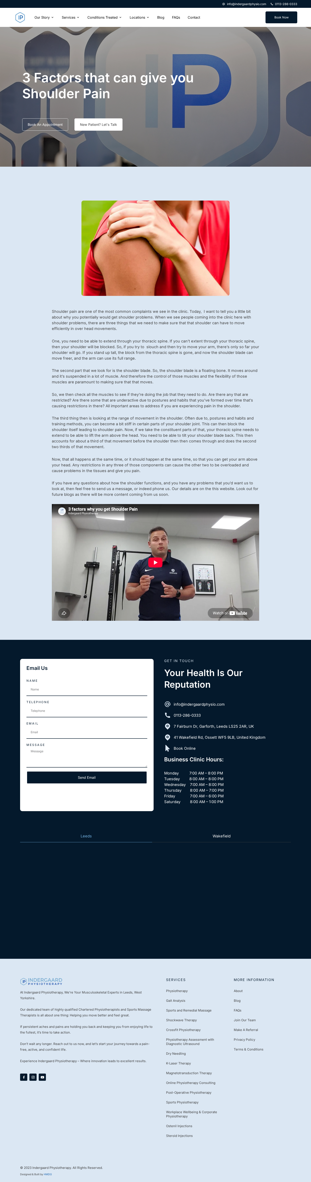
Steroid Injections (179, 1136)
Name (32, 680)
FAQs (237, 1010)
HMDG (48, 1174)
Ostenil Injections (179, 1126)
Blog (237, 1001)
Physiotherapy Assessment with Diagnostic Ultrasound (190, 1042)
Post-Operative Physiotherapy (188, 1093)
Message (35, 745)
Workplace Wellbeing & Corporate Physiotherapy (191, 1114)
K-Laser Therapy (178, 1063)
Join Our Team (245, 1020)
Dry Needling (176, 1054)
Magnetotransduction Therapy (189, 1073)
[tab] (86, 836)
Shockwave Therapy (181, 1020)
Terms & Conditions (248, 1049)
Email (32, 723)
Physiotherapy (177, 991)
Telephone (38, 702)
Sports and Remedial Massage (189, 1010)
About (238, 991)
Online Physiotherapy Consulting (190, 1083)
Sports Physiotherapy (182, 1102)
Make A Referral (246, 1030)
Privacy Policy (244, 1040)
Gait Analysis (175, 1001)
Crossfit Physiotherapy (183, 1030)
